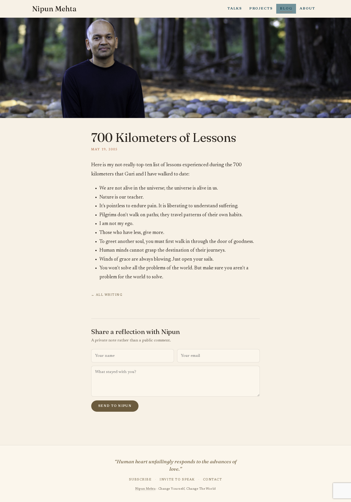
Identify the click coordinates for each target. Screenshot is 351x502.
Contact (212, 479)
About (307, 8)
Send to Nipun (115, 406)
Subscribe (140, 479)
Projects (261, 8)
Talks (234, 8)
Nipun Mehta (54, 8)
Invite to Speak (177, 479)
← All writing (106, 295)
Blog (286, 8)
